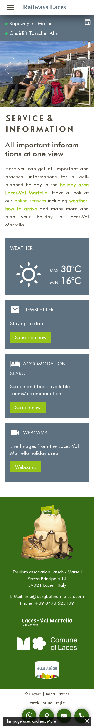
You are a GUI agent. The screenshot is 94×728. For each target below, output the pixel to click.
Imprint (50, 694)
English (61, 703)
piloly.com (35, 694)
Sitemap (64, 694)
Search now (28, 407)
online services (30, 200)
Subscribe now (30, 337)
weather (78, 200)
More (51, 721)
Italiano (47, 703)
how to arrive (21, 208)
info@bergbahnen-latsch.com (54, 596)
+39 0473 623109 (54, 603)
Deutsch (34, 703)
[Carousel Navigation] (47, 70)
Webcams (25, 467)
